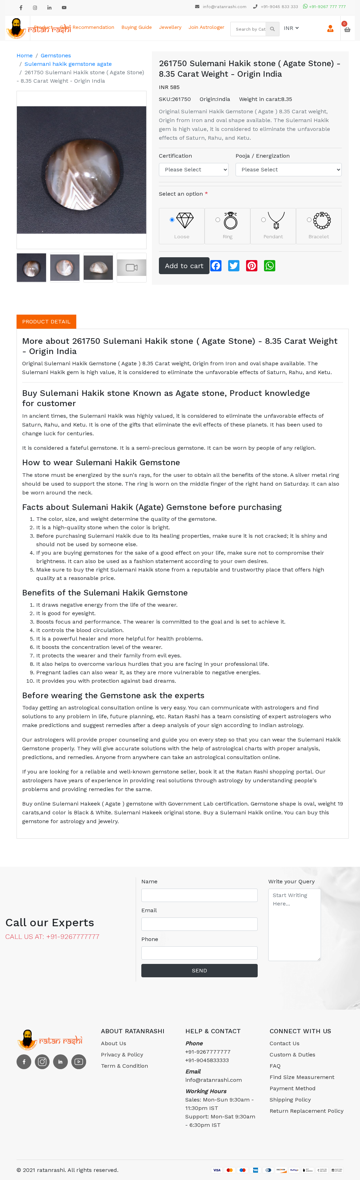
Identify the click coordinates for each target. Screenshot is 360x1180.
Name (149, 881)
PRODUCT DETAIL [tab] (46, 321)
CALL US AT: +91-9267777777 (52, 936)
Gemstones (56, 55)
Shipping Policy (290, 1099)
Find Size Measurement (302, 1077)
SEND (199, 970)
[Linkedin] (49, 8)
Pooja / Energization (263, 155)
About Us (113, 1043)
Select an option (183, 193)
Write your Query (291, 881)
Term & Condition (124, 1065)
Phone (149, 939)
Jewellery (170, 27)
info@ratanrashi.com (224, 6)
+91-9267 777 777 (327, 6)
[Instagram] (35, 8)
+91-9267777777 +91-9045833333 (208, 1052)
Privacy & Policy (122, 1054)
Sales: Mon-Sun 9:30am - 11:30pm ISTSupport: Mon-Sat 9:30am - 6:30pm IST (220, 1108)
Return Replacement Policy (306, 1111)
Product (43, 27)
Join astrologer (206, 27)
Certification (175, 155)
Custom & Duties (292, 1054)
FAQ (275, 1065)
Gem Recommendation (87, 27)
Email (149, 910)
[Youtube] (64, 8)
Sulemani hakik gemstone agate (68, 64)
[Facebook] (21, 8)
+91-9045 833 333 (278, 6)
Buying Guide (136, 27)
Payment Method (293, 1088)
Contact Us (285, 1043)
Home (25, 55)
